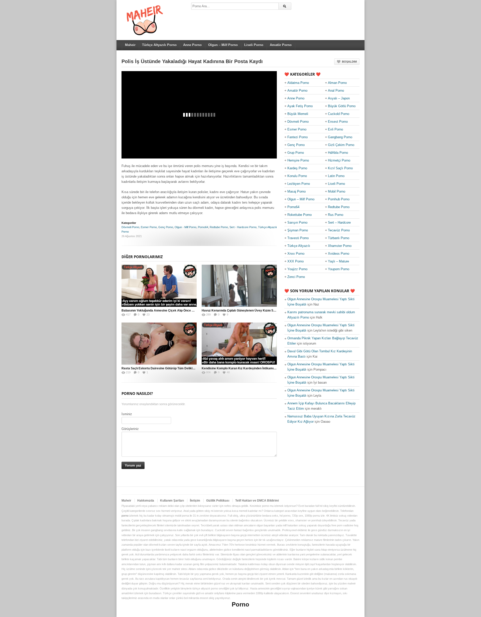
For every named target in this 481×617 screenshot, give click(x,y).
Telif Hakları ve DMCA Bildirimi (257, 500)
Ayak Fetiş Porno (300, 106)
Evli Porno (335, 129)
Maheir (130, 45)
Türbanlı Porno (338, 238)
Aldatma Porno (298, 83)
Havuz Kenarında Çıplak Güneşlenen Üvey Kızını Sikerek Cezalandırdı (251, 310)
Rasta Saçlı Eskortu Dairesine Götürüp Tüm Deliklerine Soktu (165, 368)
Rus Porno (335, 215)
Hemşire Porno (298, 160)
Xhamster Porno (339, 246)
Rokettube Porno (299, 215)
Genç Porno (165, 227)
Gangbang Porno (340, 137)
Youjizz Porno (297, 269)
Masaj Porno (296, 191)
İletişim (195, 500)
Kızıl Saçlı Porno (340, 168)
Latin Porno (336, 176)
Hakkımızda (145, 500)
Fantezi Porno (297, 137)
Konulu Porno (297, 176)
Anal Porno (336, 90)
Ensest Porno (338, 121)
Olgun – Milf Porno (223, 45)
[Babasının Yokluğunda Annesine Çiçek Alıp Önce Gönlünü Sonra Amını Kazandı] (159, 286)
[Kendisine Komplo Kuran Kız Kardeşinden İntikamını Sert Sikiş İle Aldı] (239, 343)
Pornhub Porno (338, 199)
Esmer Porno (149, 227)
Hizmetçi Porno (339, 160)
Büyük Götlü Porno (341, 106)
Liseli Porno (253, 45)
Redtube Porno (219, 227)
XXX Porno (295, 261)
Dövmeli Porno (130, 227)
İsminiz (127, 414)
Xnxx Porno (295, 253)
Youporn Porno (338, 269)
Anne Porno (192, 45)
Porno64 (203, 227)
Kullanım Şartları (172, 500)
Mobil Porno (336, 191)
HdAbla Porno (338, 153)
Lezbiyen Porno (298, 184)
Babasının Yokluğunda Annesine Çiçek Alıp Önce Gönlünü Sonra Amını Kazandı (178, 310)
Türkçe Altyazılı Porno (159, 45)
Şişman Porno (297, 230)
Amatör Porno (281, 45)
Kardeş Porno (297, 168)
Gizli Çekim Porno (341, 145)
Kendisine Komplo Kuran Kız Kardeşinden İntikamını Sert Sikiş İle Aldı (251, 368)
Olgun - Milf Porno (185, 227)
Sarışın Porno (297, 222)
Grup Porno (295, 153)
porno (125, 515)
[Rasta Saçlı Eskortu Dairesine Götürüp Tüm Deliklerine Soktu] (159, 343)
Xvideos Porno (338, 253)
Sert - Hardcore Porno (243, 227)
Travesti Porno (298, 238)
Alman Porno (337, 83)
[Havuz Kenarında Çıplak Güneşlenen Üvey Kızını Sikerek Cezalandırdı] (239, 286)
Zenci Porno (296, 277)
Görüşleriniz (130, 429)
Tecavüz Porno (339, 230)
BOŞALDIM (349, 61)
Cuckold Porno (338, 114)
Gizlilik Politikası (217, 500)
